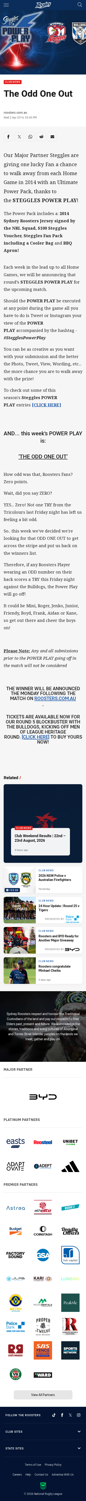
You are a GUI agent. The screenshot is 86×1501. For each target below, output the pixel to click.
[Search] (79, 5)
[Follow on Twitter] (70, 1415)
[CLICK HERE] (46, 405)
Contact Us (41, 1474)
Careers (17, 1474)
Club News (12, 82)
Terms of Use (33, 1464)
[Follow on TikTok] (54, 1415)
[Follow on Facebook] (62, 1415)
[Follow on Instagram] (78, 1415)
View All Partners (43, 1395)
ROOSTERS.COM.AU (55, 698)
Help (28, 1474)
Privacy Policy (53, 1464)
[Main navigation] (6, 5)
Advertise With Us (63, 1474)
